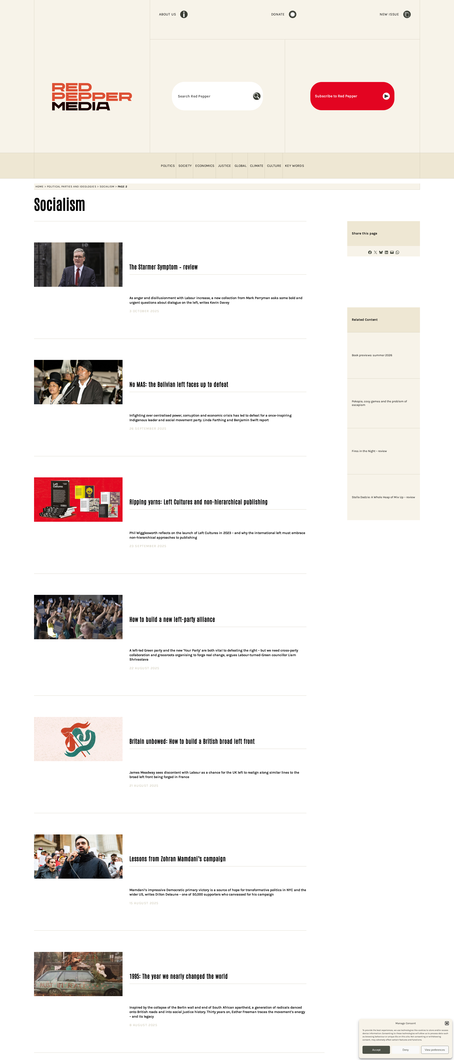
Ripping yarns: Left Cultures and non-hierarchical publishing (198, 501)
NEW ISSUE (389, 14)
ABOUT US (167, 14)
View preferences (435, 1049)
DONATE (278, 14)
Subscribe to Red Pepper (336, 96)
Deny (406, 1049)
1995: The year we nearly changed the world (178, 976)
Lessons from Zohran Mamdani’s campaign (177, 858)
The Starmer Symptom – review (163, 266)
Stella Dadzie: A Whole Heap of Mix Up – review (383, 497)
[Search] (258, 96)
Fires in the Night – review (369, 451)
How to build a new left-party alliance (172, 619)
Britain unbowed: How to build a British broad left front (192, 741)
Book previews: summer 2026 (372, 355)
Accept (376, 1049)
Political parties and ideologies (71, 186)
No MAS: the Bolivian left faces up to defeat (178, 384)
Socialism (107, 186)
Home (39, 186)
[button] (447, 1023)
